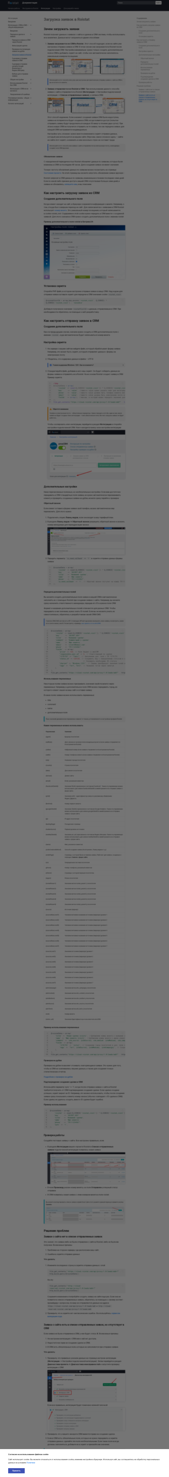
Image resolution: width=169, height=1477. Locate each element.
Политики (31, 1462)
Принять (16, 1471)
